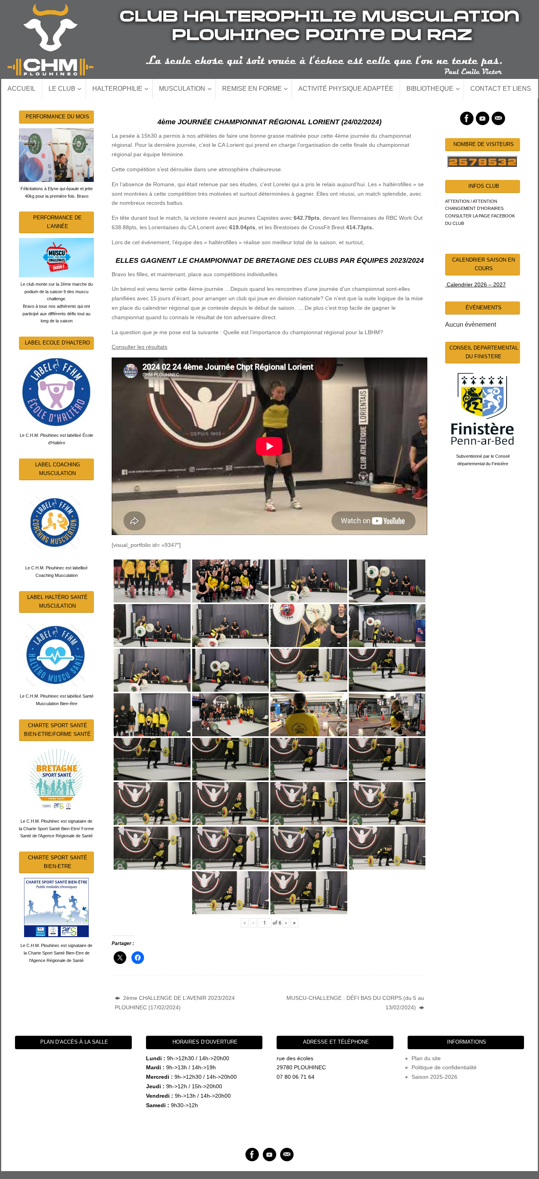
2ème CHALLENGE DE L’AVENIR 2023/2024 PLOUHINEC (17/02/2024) (175, 1003)
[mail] (498, 118)
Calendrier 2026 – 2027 (475, 284)
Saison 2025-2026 (434, 1077)
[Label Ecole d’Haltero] (56, 390)
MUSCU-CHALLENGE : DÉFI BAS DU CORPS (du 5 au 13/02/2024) (355, 1003)
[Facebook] (466, 118)
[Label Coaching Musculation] (56, 522)
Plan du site (426, 1058)
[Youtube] (482, 118)
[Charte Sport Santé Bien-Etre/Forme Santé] (56, 779)
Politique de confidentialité (444, 1067)
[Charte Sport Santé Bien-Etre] (56, 907)
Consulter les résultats (139, 347)
